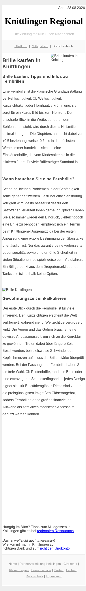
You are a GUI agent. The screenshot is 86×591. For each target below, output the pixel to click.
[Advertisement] (43, 475)
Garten (59, 570)
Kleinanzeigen (19, 570)
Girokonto (70, 563)
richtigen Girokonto (55, 548)
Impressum (54, 576)
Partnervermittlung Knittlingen (40, 563)
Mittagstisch (40, 46)
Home (13, 563)
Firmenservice (41, 570)
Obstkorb (21, 46)
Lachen (71, 570)
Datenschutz (34, 576)
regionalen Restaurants (55, 531)
